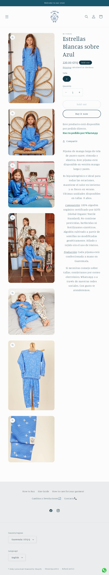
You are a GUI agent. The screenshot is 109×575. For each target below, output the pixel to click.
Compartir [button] (71, 141)
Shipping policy (52, 569)
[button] (7, 16)
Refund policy (68, 569)
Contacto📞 (70, 498)
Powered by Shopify (33, 569)
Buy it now (81, 113)
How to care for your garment (68, 491)
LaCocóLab (19, 569)
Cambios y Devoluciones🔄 (46, 498)
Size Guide (43, 491)
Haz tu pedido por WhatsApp (80, 132)
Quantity (67, 86)
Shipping (67, 67)
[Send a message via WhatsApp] (104, 570)
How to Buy (28, 491)
